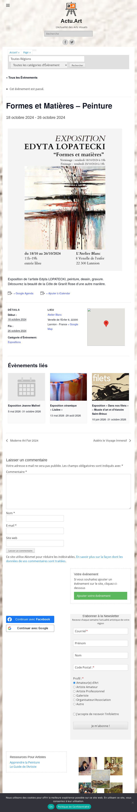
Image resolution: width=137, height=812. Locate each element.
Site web (11, 538)
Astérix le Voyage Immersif (110, 440)
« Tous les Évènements (21, 77)
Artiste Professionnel (90, 691)
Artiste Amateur (87, 687)
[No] (132, 802)
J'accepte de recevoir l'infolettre (97, 714)
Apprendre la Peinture (25, 762)
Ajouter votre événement (94, 596)
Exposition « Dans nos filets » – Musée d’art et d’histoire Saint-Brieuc (110, 409)
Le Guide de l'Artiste (23, 767)
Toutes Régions (21, 59)
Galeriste (82, 695)
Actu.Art (71, 21)
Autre (80, 704)
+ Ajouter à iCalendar (58, 293)
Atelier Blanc (55, 314)
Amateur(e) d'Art (87, 683)
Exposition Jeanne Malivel (24, 405)
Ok (51, 806)
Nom (10, 513)
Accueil (14, 52)
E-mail (11, 525)
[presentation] (26, 387)
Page (27, 52)
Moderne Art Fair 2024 (23, 440)
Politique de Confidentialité (73, 806)
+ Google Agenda (23, 293)
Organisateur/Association (93, 700)
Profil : (77, 678)
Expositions (14, 342)
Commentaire (16, 472)
